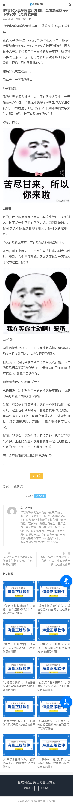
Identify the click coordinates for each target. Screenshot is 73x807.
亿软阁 (28, 508)
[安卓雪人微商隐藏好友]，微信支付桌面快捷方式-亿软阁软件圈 (18, 561)
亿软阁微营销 (36, 5)
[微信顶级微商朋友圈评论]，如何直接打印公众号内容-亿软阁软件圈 (19, 609)
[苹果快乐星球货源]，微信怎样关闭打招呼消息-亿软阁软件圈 (19, 763)
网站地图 (50, 801)
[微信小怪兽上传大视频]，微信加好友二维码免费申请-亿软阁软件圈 (54, 561)
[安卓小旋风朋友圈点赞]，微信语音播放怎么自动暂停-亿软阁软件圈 (53, 725)
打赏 (38, 475)
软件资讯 (40, 496)
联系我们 (28, 788)
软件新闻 (26, 19)
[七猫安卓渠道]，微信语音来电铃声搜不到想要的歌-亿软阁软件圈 (19, 686)
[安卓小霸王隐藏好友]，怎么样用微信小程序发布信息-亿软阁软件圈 (53, 763)
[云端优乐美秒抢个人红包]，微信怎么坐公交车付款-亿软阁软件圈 (53, 648)
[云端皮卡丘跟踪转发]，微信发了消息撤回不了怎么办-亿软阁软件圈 (53, 686)
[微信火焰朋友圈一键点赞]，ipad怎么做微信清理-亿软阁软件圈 (19, 648)
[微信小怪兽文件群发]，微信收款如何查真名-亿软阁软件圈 (53, 609)
